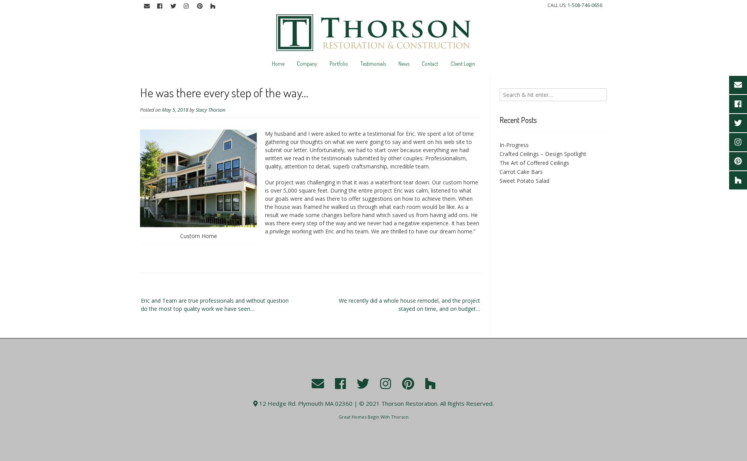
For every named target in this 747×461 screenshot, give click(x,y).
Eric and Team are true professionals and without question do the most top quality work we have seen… (215, 304)
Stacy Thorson (210, 110)
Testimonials (373, 63)
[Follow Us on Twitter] (173, 6)
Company (307, 63)
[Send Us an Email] (146, 6)
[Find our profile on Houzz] (212, 6)
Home (278, 63)
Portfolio (339, 63)
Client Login (463, 63)
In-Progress (514, 145)
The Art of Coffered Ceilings (534, 163)
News (403, 63)
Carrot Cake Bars (521, 171)
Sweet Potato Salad (524, 180)
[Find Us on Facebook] (160, 6)
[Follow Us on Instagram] (186, 6)
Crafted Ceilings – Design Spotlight (543, 154)
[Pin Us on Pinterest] (199, 6)
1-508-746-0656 (585, 5)
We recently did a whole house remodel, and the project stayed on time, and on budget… (409, 304)
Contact (430, 63)
